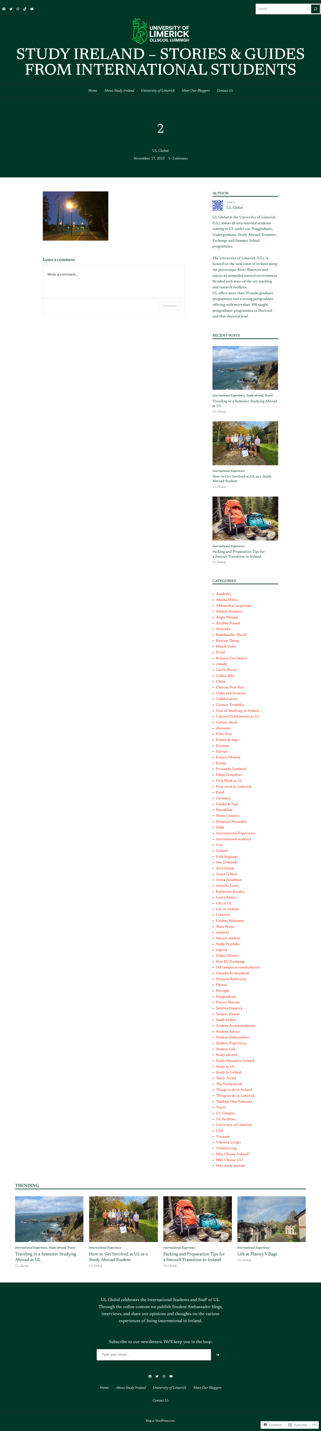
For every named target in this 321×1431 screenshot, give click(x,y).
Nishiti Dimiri (227, 956)
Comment (169, 306)
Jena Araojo (225, 868)
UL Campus (225, 1113)
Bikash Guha (226, 646)
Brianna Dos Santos (231, 658)
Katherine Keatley (230, 892)
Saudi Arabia (226, 1020)
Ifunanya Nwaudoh (231, 822)
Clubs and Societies (231, 693)
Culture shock (227, 722)
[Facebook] (4, 9)
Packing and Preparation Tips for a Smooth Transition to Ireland (238, 554)
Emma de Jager (228, 740)
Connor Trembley (230, 705)
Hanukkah (224, 810)
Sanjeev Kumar (228, 1014)
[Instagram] (18, 9)
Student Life (226, 1049)
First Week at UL (229, 781)
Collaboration (227, 699)
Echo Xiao (224, 734)
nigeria (221, 950)
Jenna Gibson (227, 874)
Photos (221, 985)
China (221, 681)
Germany (223, 798)
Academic (223, 594)
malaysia (222, 932)
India (220, 827)
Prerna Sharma (228, 1002)
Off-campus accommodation (238, 967)
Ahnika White (227, 600)
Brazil (220, 652)
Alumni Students (229, 611)
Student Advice (228, 1032)
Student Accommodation (235, 1026)
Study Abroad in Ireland (235, 1061)
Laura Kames (226, 897)
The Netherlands (229, 1084)
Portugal (222, 991)
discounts (223, 728)
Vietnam (223, 1137)
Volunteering (226, 1148)
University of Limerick (234, 1125)
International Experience (228, 395)
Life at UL (224, 903)
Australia (223, 629)
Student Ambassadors (233, 1037)
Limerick (223, 915)
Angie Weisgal (227, 617)
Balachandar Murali (231, 635)
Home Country (228, 816)
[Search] (315, 9)
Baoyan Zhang (227, 641)
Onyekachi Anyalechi (232, 973)
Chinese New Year (230, 687)
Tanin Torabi (226, 1078)
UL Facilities (226, 1119)
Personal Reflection (231, 979)
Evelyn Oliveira (228, 757)
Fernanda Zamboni (231, 769)
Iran (219, 845)
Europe (222, 751)
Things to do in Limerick (235, 1096)
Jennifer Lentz (227, 886)
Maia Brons (225, 927)
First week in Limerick (234, 787)
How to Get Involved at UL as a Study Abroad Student (242, 479)
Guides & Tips (227, 804)
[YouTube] (32, 9)
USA (219, 1131)
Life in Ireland (227, 909)
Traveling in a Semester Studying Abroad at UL (244, 404)
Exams (221, 763)
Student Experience (231, 1043)
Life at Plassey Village (257, 1254)
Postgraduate (226, 997)
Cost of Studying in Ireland (237, 711)
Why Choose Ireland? (233, 1154)
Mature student (228, 938)
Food (220, 792)
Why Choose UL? (229, 1160)
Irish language (227, 857)
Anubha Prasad (228, 623)
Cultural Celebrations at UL (238, 716)
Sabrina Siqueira (229, 1008)
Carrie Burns (226, 670)
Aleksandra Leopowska (234, 606)
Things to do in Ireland (234, 1090)
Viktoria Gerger (228, 1142)
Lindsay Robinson (230, 921)
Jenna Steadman (229, 880)
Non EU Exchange (230, 962)
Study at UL (225, 1067)
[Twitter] (11, 9)
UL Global (160, 151)
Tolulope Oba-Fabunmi (234, 1102)
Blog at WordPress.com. (160, 1420)
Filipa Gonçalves (229, 775)
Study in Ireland (229, 1072)
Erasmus (222, 746)
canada (221, 664)
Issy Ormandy (227, 862)
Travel (268, 395)
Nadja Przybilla (228, 944)
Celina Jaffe (225, 676)
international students (233, 839)
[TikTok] (25, 9)
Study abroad (254, 395)
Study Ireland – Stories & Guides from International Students (160, 63)
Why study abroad (230, 1166)
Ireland (221, 851)
